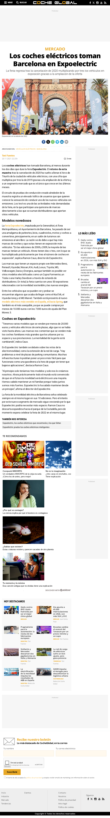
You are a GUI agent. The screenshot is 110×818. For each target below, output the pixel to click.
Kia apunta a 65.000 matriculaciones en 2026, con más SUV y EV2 (60, 611)
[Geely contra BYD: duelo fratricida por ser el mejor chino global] (11, 610)
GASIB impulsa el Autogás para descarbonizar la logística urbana (60, 672)
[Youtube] (101, 3)
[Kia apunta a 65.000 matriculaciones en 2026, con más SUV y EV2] (44, 610)
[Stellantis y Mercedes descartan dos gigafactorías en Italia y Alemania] (11, 652)
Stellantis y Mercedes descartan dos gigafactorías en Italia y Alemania (28, 653)
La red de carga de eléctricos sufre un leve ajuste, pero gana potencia (60, 653)
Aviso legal (62, 803)
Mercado (24, 619)
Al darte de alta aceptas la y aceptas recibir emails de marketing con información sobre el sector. (50, 777)
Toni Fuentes (8, 155)
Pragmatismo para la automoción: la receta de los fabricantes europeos (27, 632)
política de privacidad (34, 777)
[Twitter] (93, 3)
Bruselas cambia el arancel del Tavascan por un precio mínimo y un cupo (60, 631)
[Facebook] (89, 3)
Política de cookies (66, 807)
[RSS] (105, 3)
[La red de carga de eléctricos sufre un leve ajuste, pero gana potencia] (44, 652)
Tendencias (57, 661)
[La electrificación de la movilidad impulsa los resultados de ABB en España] (11, 672)
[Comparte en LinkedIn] (62, 142)
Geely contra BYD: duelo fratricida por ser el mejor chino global (27, 611)
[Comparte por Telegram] (57, 142)
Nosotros (62, 796)
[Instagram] (97, 3)
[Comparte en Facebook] (43, 142)
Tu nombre (8, 748)
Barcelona (42, 149)
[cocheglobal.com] (55, 2)
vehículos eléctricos (26, 149)
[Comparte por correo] (66, 142)
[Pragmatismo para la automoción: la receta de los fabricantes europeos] (11, 630)
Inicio (3, 792)
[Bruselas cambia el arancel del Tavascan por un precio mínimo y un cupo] (44, 630)
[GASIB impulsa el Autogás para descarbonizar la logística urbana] (44, 672)
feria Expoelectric (14, 225)
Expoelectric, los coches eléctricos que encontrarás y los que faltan (32, 423)
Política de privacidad (67, 800)
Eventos (27, 792)
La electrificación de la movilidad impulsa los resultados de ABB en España (28, 674)
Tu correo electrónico (65, 748)
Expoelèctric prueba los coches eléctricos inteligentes (26, 427)
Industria (24, 641)
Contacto (62, 792)
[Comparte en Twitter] (48, 142)
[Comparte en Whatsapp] (53, 142)
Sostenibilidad (58, 679)
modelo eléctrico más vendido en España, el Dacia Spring (32, 301)
